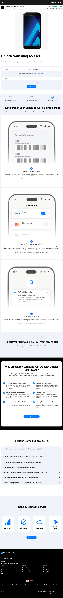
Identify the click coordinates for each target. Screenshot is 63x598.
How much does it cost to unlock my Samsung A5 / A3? (20, 477)
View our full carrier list (45, 346)
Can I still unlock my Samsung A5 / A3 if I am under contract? (22, 449)
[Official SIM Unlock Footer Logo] (7, 553)
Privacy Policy (52, 591)
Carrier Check (25, 567)
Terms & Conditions (42, 591)
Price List (3, 569)
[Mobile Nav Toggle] (2, 2)
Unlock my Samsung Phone (32, 416)
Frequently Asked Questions (49, 571)
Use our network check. (38, 73)
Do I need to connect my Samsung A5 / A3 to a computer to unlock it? (25, 472)
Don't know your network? (38, 178)
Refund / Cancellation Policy (45, 593)
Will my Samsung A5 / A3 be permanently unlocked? (19, 467)
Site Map (55, 593)
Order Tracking (46, 569)
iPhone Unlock (25, 569)
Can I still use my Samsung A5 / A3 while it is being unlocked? (22, 483)
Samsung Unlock (26, 571)
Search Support (46, 567)
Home (2, 567)
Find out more (31, 537)
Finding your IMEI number (25, 178)
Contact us (3, 571)
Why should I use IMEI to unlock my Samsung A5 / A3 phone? (22, 462)
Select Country (4, 573)
